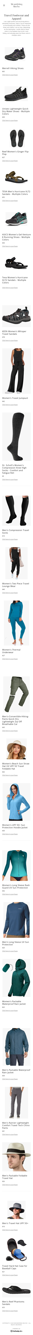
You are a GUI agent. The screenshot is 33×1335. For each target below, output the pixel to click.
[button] (4, 5)
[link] (16, 5)
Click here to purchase (10, 75)
